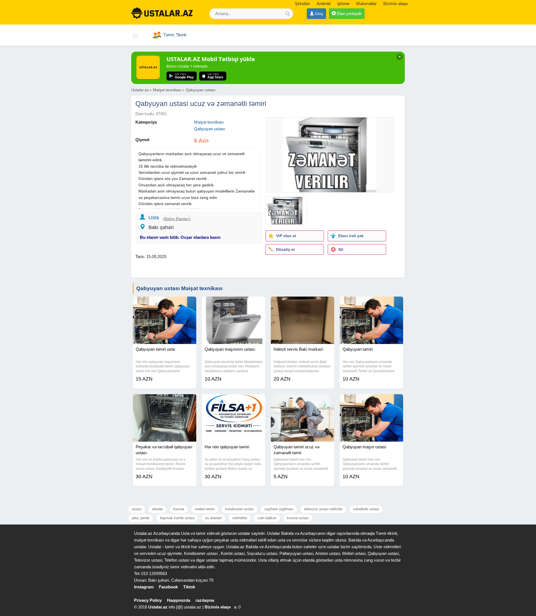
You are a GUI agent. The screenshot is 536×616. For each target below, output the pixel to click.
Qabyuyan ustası (201, 90)
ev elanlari (213, 518)
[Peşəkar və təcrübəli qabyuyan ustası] (164, 401)
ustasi (137, 509)
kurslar (178, 509)
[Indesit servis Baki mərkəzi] (302, 304)
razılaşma (204, 600)
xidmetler (239, 518)
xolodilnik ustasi (366, 509)
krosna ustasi (298, 518)
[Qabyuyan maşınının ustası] (233, 304)
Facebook (168, 586)
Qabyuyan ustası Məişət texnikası (179, 288)
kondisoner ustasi (239, 509)
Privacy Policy (148, 600)
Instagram (144, 586)
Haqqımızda (178, 600)
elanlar (157, 509)
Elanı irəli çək (351, 236)
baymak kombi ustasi (177, 518)
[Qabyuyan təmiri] (371, 304)
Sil (340, 249)
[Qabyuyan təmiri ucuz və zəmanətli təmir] (302, 401)
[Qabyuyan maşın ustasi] (371, 401)
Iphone (343, 3)
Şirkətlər (302, 3)
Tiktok (189, 586)
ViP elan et (286, 236)
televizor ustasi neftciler (323, 509)
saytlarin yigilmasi (278, 509)
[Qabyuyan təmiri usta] (164, 304)
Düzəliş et (285, 249)
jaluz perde (140, 518)
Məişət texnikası (167, 90)
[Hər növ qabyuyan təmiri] (233, 401)
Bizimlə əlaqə (395, 3)
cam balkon (267, 518)
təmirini (144, 160)
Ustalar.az (140, 90)
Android (324, 3)
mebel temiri (205, 509)
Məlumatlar (366, 3)
